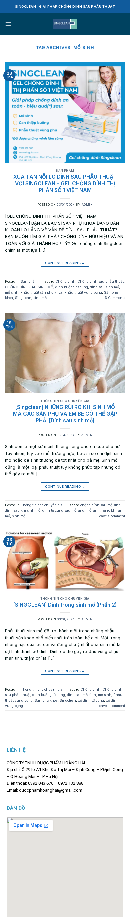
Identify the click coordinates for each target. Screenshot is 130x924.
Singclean (23, 298)
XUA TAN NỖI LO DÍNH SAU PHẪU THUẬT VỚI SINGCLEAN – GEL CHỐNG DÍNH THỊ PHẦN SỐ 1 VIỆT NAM (65, 183)
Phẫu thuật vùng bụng (83, 292)
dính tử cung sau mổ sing (63, 510)
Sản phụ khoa (46, 700)
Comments (115, 298)
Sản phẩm (65, 170)
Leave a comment (111, 516)
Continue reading (65, 263)
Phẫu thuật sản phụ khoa (41, 292)
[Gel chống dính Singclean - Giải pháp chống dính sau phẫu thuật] (65, 24)
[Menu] (8, 24)
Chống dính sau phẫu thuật (100, 281)
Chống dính (65, 281)
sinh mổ (40, 298)
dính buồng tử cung (71, 287)
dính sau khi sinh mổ (22, 510)
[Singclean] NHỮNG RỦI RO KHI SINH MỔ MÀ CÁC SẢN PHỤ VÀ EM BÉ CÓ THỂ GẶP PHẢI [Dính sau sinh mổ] (65, 414)
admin (87, 204)
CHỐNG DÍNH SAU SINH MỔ (29, 287)
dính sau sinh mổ (104, 287)
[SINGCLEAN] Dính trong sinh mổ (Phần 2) (65, 605)
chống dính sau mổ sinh (100, 505)
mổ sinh (11, 292)
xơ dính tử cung (91, 700)
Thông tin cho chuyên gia (65, 401)
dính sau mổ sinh (81, 695)
